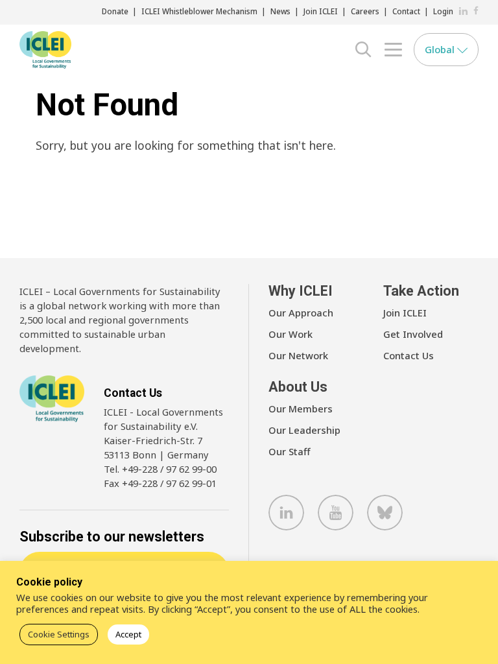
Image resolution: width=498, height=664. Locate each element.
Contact (406, 11)
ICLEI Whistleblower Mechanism (199, 11)
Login (443, 11)
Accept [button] (128, 634)
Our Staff (289, 451)
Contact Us (408, 355)
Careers (365, 11)
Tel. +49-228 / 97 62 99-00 (160, 468)
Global (441, 49)
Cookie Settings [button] (58, 634)
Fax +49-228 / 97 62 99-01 (160, 483)
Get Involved (413, 333)
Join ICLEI (320, 11)
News (280, 11)
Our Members (300, 408)
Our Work (290, 333)
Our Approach (300, 312)
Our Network (298, 355)
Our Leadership (304, 429)
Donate (115, 11)
